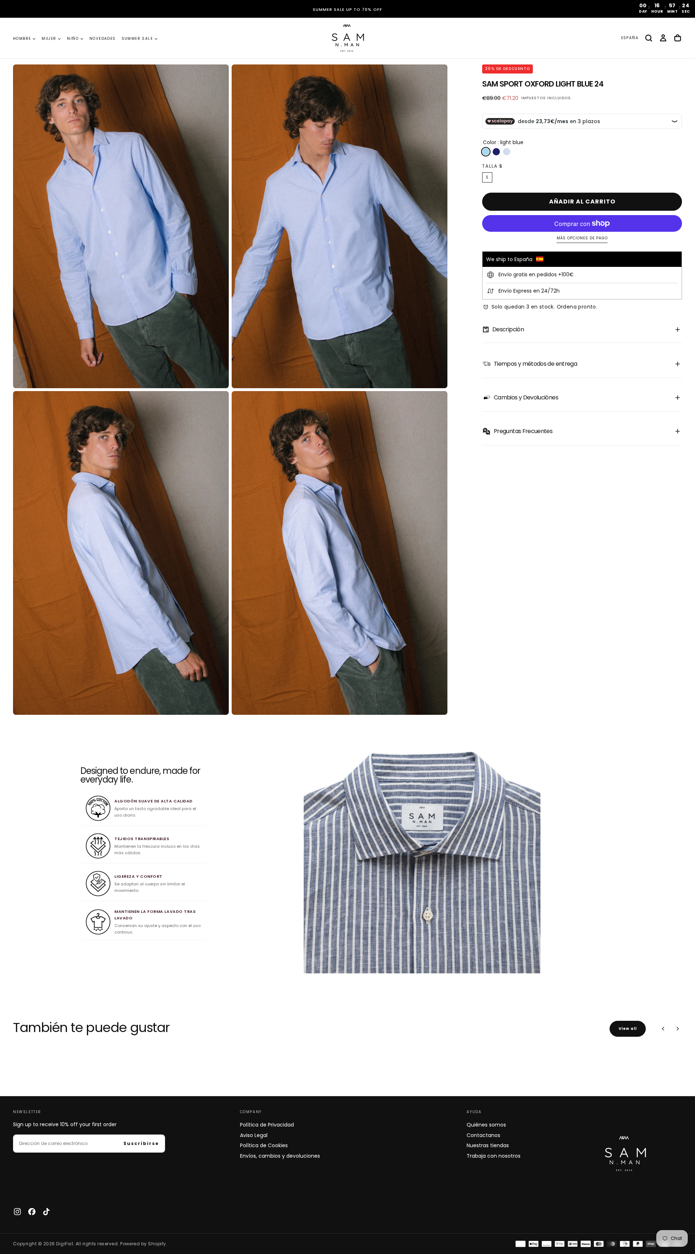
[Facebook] (32, 1211)
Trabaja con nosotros (494, 1155)
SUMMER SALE (137, 38)
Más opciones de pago (582, 238)
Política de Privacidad (267, 1124)
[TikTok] (46, 1211)
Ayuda (474, 1112)
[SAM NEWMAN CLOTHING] (623, 1152)
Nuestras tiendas (488, 1145)
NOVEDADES (102, 38)
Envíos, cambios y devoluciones (280, 1155)
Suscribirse (141, 1143)
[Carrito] (677, 38)
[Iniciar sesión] (663, 38)
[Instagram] (17, 1211)
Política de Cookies (264, 1145)
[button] (630, 38)
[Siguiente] (677, 1028)
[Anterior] (663, 1028)
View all (628, 1028)
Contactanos (483, 1135)
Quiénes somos (486, 1124)
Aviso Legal (254, 1135)
